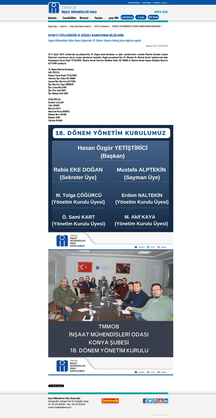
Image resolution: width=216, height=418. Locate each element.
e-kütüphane (127, 17)
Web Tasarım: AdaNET (160, 414)
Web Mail (157, 2)
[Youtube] (160, 400)
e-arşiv (141, 17)
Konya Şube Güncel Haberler (81, 26)
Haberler (63, 26)
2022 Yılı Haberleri (102, 26)
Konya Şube (52, 26)
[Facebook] (145, 400)
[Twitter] (150, 400)
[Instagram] (155, 400)
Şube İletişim (147, 2)
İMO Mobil (153, 17)
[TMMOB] (110, 400)
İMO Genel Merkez (134, 2)
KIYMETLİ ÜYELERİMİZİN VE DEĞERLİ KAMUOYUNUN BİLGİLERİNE (136, 26)
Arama (164, 2)
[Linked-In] (165, 400)
